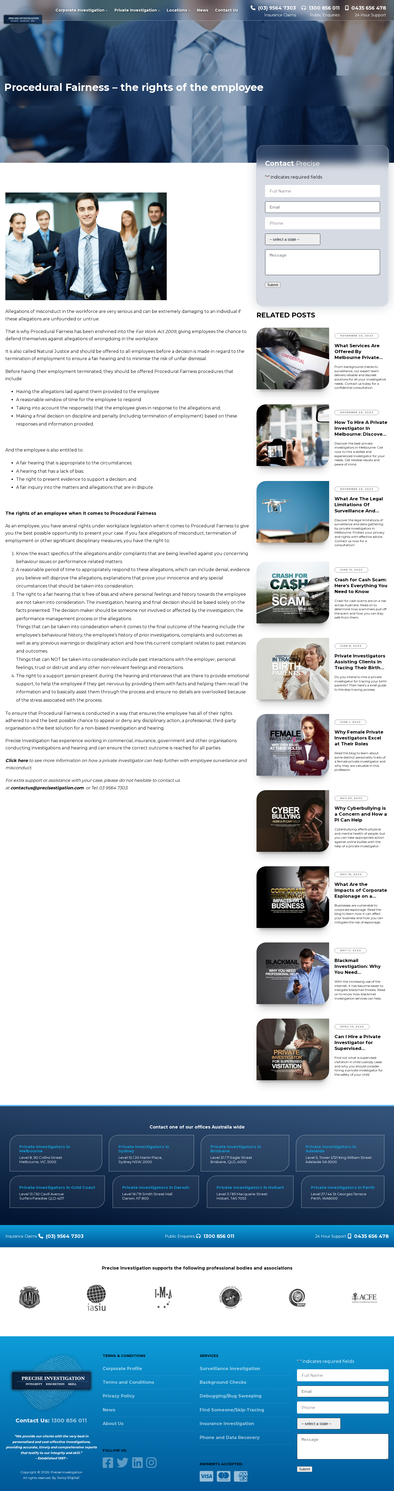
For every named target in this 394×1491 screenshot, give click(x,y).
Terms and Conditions (128, 1382)
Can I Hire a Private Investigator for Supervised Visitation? (357, 1042)
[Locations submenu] (189, 10)
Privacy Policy (119, 1395)
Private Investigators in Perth (343, 1187)
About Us (113, 1423)
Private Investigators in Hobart (250, 1187)
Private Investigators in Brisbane (235, 1148)
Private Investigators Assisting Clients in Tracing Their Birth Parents (359, 662)
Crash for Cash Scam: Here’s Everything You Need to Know (360, 585)
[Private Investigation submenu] (159, 10)
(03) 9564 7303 (277, 8)
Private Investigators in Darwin (155, 1187)
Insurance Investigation (227, 1423)
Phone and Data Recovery (230, 1437)
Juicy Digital (68, 1478)
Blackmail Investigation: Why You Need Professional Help (357, 966)
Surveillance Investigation (230, 1368)
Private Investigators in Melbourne (44, 1148)
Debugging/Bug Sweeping (231, 1395)
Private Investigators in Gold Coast (57, 1187)
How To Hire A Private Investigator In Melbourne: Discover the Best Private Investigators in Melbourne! (360, 428)
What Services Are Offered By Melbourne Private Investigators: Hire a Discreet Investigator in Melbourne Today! (360, 351)
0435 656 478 (368, 8)
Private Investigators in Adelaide (331, 1148)
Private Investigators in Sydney (143, 1148)
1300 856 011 (324, 8)
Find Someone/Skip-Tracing (232, 1409)
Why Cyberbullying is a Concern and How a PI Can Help (360, 814)
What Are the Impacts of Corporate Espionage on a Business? (360, 890)
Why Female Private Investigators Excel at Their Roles (358, 737)
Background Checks (223, 1382)
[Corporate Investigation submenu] (106, 10)
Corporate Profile (122, 1368)
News (109, 1409)
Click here (16, 760)
